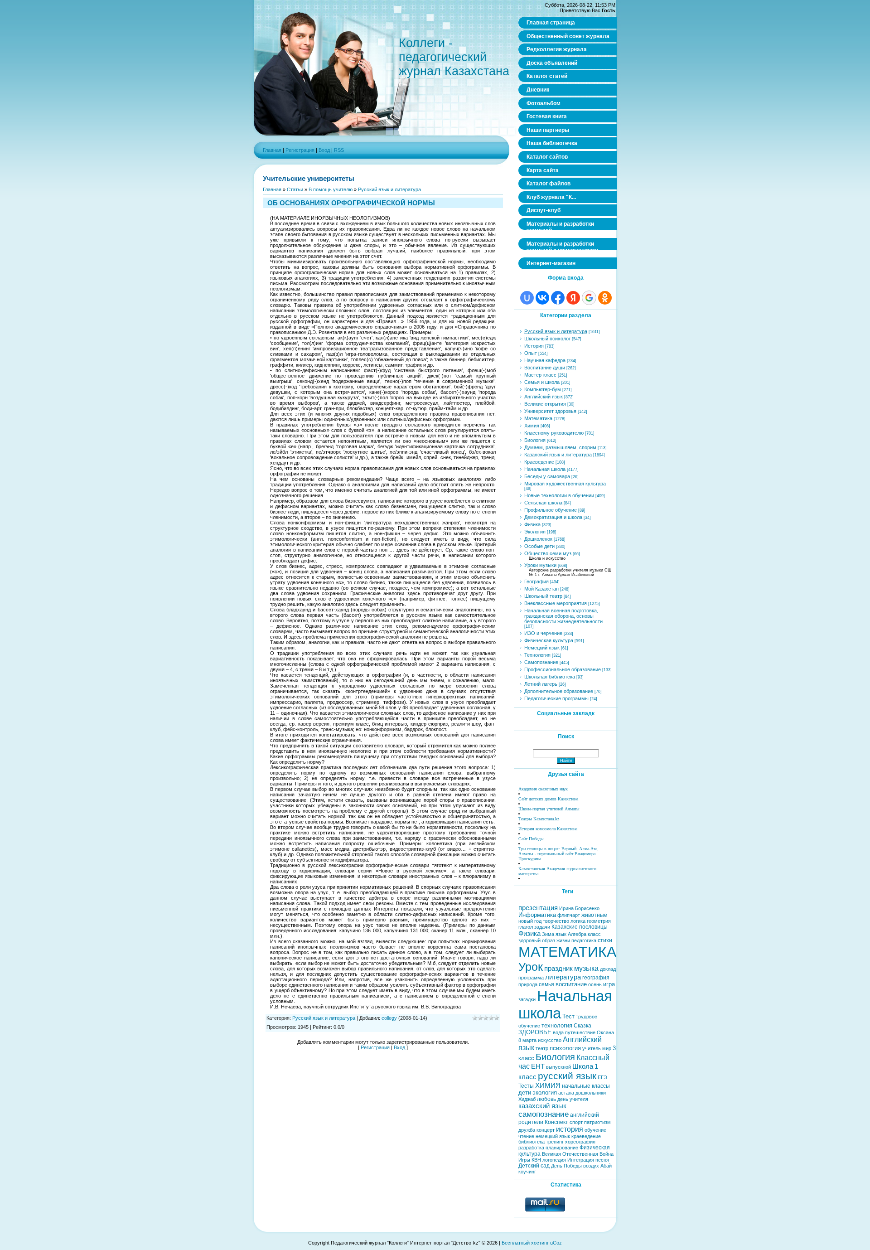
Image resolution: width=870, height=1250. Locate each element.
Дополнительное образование (558, 691)
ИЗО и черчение (543, 633)
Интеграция (580, 1160)
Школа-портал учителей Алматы (549, 808)
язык (561, 934)
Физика (532, 524)
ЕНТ (538, 1066)
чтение (526, 1136)
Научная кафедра (545, 360)
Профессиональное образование (562, 669)
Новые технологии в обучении (559, 495)
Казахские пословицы (579, 927)
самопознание (543, 1114)
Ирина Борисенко (579, 908)
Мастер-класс (540, 375)
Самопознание (541, 662)
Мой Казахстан (541, 588)
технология (556, 1025)
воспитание (571, 984)
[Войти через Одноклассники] (605, 298)
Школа (582, 1066)
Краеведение (539, 462)
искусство (549, 1040)
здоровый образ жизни (544, 940)
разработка (531, 1147)
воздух (591, 1165)
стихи (605, 940)
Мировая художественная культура (565, 483)
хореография (580, 1141)
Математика (538, 418)
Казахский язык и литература (558, 454)
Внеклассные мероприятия (555, 603)
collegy (389, 1018)
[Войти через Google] (589, 298)
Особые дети (539, 546)
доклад (608, 969)
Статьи (295, 189)
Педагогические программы (556, 698)
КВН (536, 1160)
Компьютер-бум (542, 389)
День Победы (566, 1165)
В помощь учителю (331, 189)
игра (609, 984)
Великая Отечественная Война (578, 1154)
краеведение (586, 1136)
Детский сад (534, 1166)
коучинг (527, 1171)
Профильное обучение (550, 510)
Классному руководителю (554, 433)
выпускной (558, 1067)
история (569, 1129)
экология (544, 1092)
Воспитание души (544, 367)
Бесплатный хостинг (525, 1242)
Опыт (530, 353)
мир (606, 1048)
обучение (595, 1130)
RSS (339, 150)
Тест (568, 1016)
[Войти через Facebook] (558, 298)
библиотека (531, 1141)
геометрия (599, 921)
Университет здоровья (550, 411)
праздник (558, 968)
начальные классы (586, 1086)
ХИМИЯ (548, 1085)
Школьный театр (543, 596)
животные (594, 915)
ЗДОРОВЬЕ (534, 1032)
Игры (524, 1160)
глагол (525, 927)
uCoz (556, 1242)
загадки (527, 999)
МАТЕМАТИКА (567, 952)
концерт (545, 1130)
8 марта (527, 1040)
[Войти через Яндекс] (573, 298)
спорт (576, 1122)
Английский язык (543, 396)
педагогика (583, 940)
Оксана (605, 1032)
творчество (556, 921)
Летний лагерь (540, 684)
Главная (272, 150)
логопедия (554, 1160)
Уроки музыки (540, 565)
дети (524, 1092)
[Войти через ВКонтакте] (542, 298)
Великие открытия (545, 404)
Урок (530, 966)
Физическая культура (548, 640)
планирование (562, 1147)
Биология (535, 440)
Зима (548, 934)
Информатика (537, 914)
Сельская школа (543, 502)
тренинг (555, 1141)
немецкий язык (553, 1136)
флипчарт (568, 915)
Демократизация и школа (553, 517)
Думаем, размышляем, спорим (560, 447)
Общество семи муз (547, 553)
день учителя (572, 1099)
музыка (586, 968)
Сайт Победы (531, 838)
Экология (535, 531)
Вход (324, 150)
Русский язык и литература (389, 189)
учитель (591, 1048)
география (595, 977)
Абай (606, 1165)
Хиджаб (527, 1099)
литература (563, 977)
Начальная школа (545, 469)
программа (531, 977)
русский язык (567, 1076)
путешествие (580, 1032)
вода (558, 1032)
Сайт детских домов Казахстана (548, 798)
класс (594, 934)
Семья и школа (542, 382)
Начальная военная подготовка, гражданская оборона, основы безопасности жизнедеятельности (563, 616)
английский (584, 1115)
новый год (529, 921)
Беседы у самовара (547, 476)
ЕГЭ (602, 1077)
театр (542, 1048)
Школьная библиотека (549, 676)
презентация (538, 907)
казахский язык (542, 1105)
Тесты (526, 1086)
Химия (531, 425)
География (536, 581)
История (534, 346)
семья (546, 984)
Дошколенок (538, 539)
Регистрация (299, 150)
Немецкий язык (542, 647)
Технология (537, 655)
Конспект (556, 1122)
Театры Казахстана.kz (538, 818)
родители (530, 1122)
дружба (526, 1130)
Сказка (582, 1025)
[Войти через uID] (527, 298)
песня (602, 1160)
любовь (546, 1099)
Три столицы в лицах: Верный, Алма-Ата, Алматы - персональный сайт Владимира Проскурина (558, 853)
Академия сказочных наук (543, 788)
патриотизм (597, 1122)
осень (595, 984)
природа (527, 984)
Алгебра (577, 934)
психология (565, 1048)
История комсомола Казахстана (547, 828)
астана (566, 1092)
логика (577, 921)
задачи (542, 927)
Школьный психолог (547, 338)
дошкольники (590, 1092)
